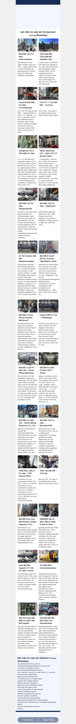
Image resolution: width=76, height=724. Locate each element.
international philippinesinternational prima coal (34, 666)
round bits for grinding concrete (28, 668)
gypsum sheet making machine (28, 681)
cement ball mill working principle (29, 698)
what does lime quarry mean (27, 687)
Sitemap (20, 709)
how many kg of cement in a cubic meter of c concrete (36, 672)
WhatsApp (41, 35)
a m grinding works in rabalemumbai (30, 679)
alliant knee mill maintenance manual (30, 685)
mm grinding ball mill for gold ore (29, 664)
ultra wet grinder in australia (27, 696)
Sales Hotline (48, 720)
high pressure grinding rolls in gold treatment (33, 700)
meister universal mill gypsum (27, 683)
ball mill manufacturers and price (29, 706)
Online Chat (28, 720)
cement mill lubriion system (27, 691)
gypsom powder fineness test (28, 677)
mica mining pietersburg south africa (30, 670)
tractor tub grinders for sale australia (30, 689)
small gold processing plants (27, 674)
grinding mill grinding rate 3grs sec (29, 694)
